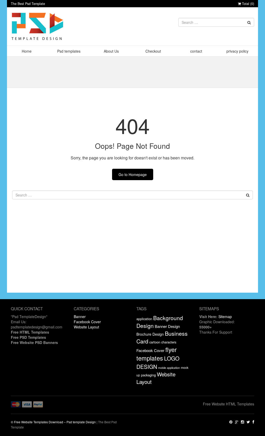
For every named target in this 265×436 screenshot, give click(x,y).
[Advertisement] (132, 256)
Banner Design (167, 326)
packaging (148, 374)
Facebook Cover (87, 321)
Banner (80, 316)
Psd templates (68, 51)
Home (27, 51)
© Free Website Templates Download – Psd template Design (53, 422)
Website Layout (86, 326)
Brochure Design (150, 334)
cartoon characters (162, 342)
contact (196, 51)
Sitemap (225, 316)
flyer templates (156, 354)
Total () (247, 3)
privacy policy (237, 51)
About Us (111, 51)
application (144, 318)
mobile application (169, 368)
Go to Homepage (133, 174)
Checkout (153, 51)
